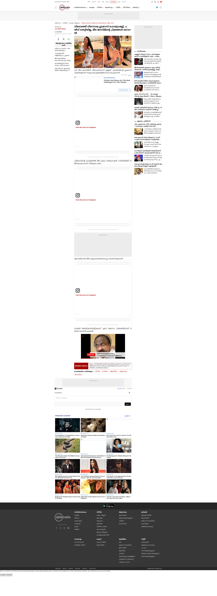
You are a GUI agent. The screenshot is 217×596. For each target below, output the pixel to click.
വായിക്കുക (141, 51)
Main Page (58, 568)
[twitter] (155, 2)
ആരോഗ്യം (109, 7)
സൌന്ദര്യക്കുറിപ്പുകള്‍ (148, 551)
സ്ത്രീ (118, 7)
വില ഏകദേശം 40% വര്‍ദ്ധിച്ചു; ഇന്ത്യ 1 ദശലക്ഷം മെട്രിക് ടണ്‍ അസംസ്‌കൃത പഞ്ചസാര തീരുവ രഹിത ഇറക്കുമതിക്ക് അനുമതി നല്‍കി (147, 125)
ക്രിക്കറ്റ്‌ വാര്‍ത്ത (146, 515)
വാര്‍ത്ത (105, 371)
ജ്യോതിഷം (113, 371)
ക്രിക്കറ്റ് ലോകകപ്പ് (147, 526)
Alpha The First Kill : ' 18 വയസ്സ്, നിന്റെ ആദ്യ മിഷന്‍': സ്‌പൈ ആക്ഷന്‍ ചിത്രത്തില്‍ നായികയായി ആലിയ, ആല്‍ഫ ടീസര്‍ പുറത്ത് (148, 95)
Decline (9, 575)
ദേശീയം (77, 515)
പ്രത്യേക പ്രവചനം (124, 562)
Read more (91, 354)
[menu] (56, 7)
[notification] (160, 7)
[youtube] (161, 2)
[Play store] (157, 7)
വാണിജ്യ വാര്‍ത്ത (79, 545)
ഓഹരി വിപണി (79, 542)
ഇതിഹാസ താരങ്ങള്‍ (147, 521)
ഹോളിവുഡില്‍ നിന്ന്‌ (103, 535)
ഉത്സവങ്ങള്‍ (122, 548)
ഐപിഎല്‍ (144, 524)
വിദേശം (76, 518)
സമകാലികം (78, 521)
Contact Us (84, 568)
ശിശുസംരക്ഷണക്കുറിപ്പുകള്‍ (150, 553)
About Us (64, 568)
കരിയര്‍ (76, 529)
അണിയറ (100, 524)
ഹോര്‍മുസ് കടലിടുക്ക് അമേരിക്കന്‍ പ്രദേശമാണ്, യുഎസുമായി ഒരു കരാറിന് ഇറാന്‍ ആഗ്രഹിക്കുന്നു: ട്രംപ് (147, 152)
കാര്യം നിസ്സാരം (74, 23)
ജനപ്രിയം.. (79, 375)
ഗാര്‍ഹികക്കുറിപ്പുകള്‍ (148, 556)
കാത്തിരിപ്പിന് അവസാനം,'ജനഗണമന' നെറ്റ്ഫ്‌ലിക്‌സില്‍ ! (62, 64)
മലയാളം (113, 2)
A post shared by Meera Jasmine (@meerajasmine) (103, 157)
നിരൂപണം (100, 521)
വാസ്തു (121, 553)
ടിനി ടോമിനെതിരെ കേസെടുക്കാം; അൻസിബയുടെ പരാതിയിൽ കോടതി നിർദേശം (147, 82)
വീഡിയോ (126, 7)
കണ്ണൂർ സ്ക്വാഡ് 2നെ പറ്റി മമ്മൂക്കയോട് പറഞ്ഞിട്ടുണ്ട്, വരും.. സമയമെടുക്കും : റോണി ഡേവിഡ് (147, 55)
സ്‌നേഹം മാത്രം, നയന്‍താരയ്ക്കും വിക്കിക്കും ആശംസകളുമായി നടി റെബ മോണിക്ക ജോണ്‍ (63, 49)
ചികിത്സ (121, 521)
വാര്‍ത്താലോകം (80, 7)
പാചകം (143, 548)
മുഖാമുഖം (100, 518)
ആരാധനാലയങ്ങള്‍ (125, 545)
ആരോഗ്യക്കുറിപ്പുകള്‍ (126, 518)
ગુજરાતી (124, 2)
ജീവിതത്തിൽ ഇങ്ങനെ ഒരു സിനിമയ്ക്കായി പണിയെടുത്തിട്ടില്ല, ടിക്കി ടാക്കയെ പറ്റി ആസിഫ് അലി (147, 69)
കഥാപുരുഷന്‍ (101, 529)
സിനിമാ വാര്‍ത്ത (102, 526)
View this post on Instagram (86, 127)
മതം (120, 542)
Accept (3, 575)
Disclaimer (77, 568)
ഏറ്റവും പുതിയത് (143, 121)
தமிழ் (99, 2)
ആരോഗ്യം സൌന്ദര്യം (148, 545)
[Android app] (108, 506)
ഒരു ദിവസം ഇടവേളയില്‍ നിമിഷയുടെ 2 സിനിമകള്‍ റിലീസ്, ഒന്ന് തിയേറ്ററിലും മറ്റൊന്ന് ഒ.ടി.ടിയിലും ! (63, 69)
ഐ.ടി (76, 526)
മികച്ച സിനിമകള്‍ (102, 532)
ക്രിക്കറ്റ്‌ (135, 7)
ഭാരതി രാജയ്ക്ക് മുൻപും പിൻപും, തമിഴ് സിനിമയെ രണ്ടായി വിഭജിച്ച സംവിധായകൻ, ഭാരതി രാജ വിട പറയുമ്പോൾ (148, 109)
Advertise (71, 568)
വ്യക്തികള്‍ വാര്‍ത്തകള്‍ (126, 559)
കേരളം (92, 7)
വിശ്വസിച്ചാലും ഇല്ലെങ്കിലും (127, 556)
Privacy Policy (92, 568)
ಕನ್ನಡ (119, 2)
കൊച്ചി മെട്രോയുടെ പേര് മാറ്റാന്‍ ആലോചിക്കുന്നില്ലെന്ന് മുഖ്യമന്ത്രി (148, 165)
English (94, 2)
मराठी (103, 2)
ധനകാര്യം (77, 524)
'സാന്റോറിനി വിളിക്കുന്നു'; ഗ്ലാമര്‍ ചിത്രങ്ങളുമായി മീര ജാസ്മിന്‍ (62, 54)
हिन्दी (89, 2)
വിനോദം (58, 23)
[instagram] (158, 2)
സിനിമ (99, 7)
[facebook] (152, 2)
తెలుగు (107, 2)
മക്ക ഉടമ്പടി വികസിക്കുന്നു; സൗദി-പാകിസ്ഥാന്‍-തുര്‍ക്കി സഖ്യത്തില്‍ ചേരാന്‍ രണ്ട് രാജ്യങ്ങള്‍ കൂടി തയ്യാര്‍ (147, 139)
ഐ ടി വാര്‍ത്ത (101, 542)
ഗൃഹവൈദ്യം (123, 524)
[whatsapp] (68, 39)
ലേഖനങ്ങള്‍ (123, 515)
